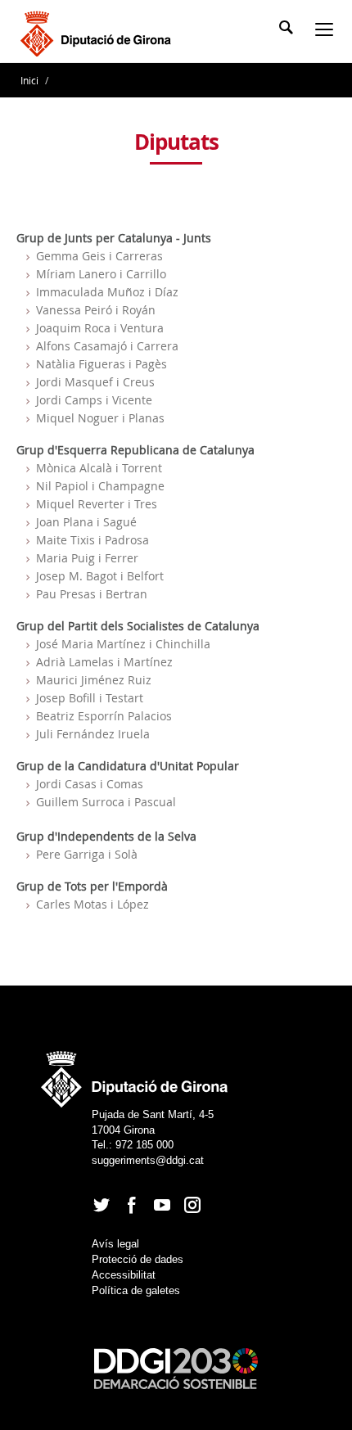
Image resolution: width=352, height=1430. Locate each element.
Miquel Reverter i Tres (96, 504)
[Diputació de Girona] (98, 32)
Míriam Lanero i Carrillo (101, 274)
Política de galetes (136, 1290)
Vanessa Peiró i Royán (96, 310)
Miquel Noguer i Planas (100, 418)
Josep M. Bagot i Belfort (100, 576)
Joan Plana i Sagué (86, 522)
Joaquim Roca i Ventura (100, 328)
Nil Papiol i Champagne (100, 486)
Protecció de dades (137, 1259)
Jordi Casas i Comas (89, 784)
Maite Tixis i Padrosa (92, 540)
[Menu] (327, 31)
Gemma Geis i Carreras (99, 256)
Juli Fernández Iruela (93, 734)
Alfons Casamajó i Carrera (107, 346)
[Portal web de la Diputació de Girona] (135, 1074)
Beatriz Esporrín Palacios (104, 716)
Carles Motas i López (92, 904)
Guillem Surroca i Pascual (106, 802)
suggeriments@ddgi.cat (148, 1160)
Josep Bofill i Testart (89, 698)
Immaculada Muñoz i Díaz (107, 292)
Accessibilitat (124, 1275)
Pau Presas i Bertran (91, 594)
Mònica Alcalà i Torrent (99, 468)
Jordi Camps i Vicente (94, 400)
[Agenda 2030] (176, 1368)
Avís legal (115, 1244)
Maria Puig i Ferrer (87, 558)
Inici (30, 80)
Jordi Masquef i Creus (95, 382)
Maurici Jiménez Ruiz (93, 680)
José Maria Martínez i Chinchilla (123, 644)
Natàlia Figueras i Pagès (101, 364)
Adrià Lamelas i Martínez (104, 662)
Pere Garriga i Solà (87, 854)
